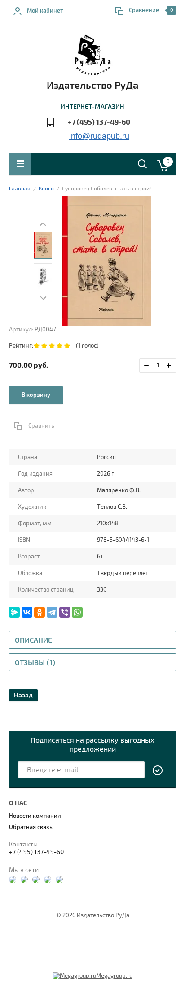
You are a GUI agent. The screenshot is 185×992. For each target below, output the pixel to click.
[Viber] (64, 612)
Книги (46, 188)
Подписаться (158, 770)
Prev (43, 224)
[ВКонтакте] (27, 612)
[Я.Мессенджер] (14, 612)
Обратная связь (31, 827)
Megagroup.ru (114, 975)
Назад (23, 695)
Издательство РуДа (92, 85)
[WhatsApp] (77, 612)
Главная (20, 188)
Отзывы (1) (35, 662)
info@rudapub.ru (99, 136)
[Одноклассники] (39, 612)
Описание (33, 640)
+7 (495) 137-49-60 (99, 122)
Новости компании (35, 816)
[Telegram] (52, 612)
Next (43, 297)
